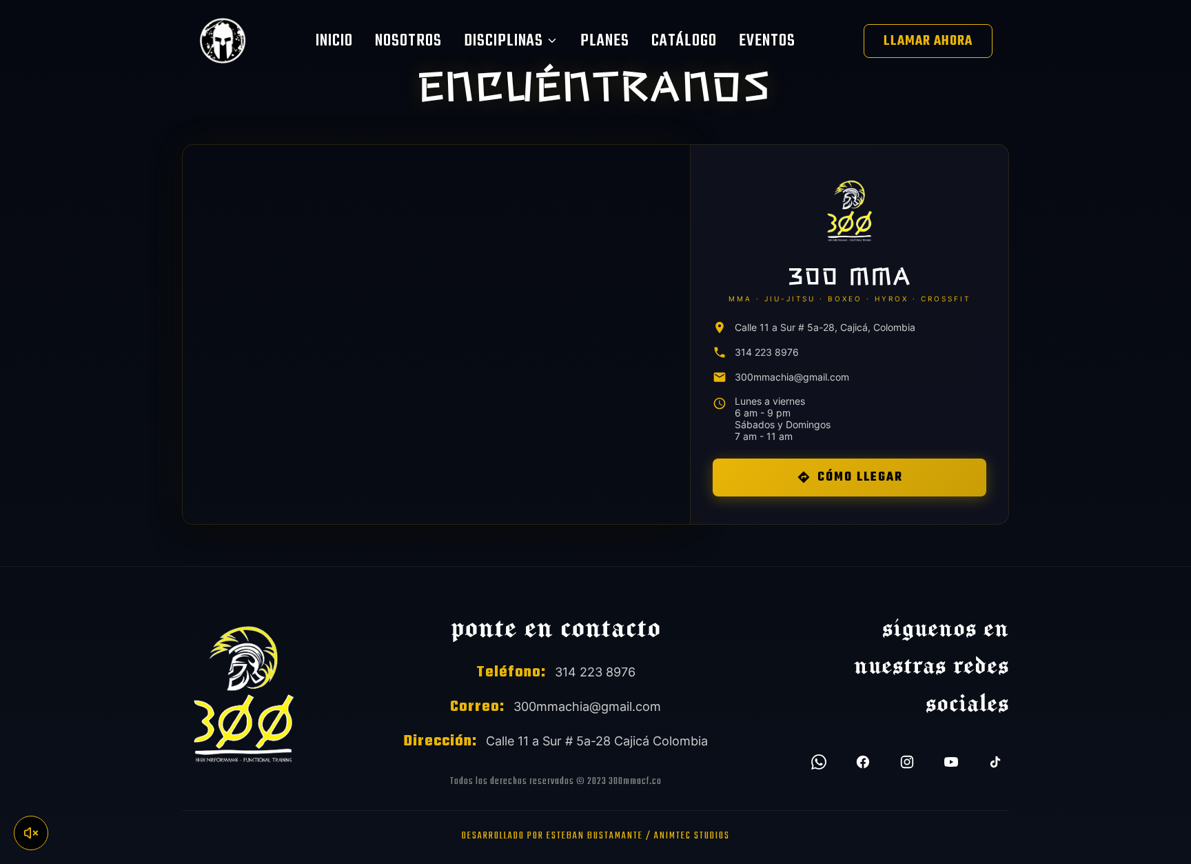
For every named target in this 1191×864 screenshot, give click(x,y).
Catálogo (684, 41)
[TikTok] (995, 762)
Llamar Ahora (928, 41)
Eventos (767, 41)
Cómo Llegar (860, 477)
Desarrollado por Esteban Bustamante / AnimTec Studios (596, 836)
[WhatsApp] (819, 762)
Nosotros (408, 41)
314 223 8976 (767, 352)
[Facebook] (863, 762)
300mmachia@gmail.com (792, 377)
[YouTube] (951, 762)
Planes (604, 41)
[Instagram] (907, 762)
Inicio (334, 41)
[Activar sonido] (31, 833)
